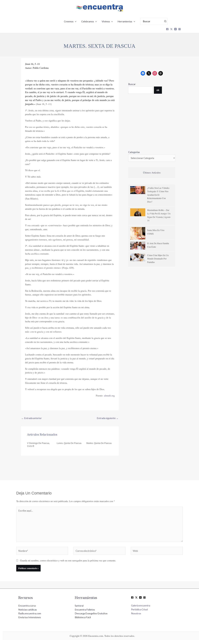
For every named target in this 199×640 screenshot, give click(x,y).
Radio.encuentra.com (29, 613)
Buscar (132, 84)
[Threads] (175, 29)
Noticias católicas (27, 609)
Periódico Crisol (139, 609)
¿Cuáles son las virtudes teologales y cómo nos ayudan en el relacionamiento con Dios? (158, 194)
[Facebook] (167, 29)
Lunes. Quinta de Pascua (69, 443)
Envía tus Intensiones (29, 617)
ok (157, 90)
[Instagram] (179, 29)
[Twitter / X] (136, 597)
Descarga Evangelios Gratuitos (91, 613)
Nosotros (136, 613)
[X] (171, 29)
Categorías (134, 152)
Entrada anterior (31, 418)
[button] (75, 21)
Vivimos (106, 21)
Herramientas (125, 21)
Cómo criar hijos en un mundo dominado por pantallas (158, 258)
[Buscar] (165, 21)
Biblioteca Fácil (83, 617)
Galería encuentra (140, 605)
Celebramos (87, 21)
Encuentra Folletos (85, 609)
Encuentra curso (27, 605)
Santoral (79, 605)
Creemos (69, 21)
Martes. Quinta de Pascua (99, 443)
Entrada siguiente (107, 418)
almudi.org (109, 395)
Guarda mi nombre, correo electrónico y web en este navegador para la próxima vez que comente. (68, 560)
